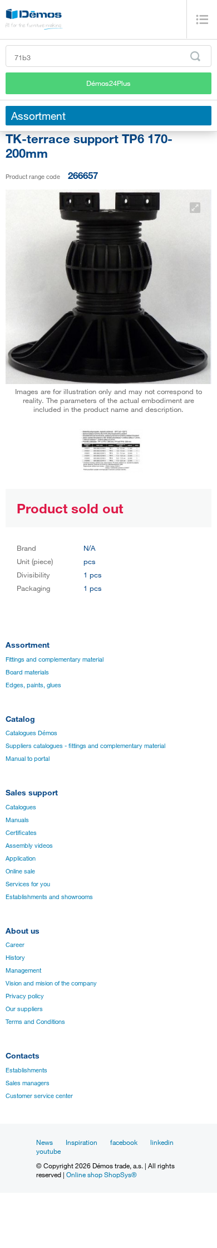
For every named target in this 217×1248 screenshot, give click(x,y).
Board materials (27, 672)
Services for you (28, 884)
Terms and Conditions (35, 1022)
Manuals (17, 820)
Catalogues (21, 807)
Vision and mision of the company (51, 983)
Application (21, 858)
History (15, 958)
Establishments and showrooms (49, 897)
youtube (48, 1151)
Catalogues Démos (31, 733)
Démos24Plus (108, 83)
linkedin (162, 1142)
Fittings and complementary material (54, 659)
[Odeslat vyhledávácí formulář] (195, 56)
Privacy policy (25, 996)
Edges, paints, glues (33, 685)
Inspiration (81, 1142)
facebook (123, 1142)
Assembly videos (29, 845)
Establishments (26, 1070)
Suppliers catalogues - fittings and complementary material (85, 746)
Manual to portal (28, 759)
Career (15, 945)
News (44, 1142)
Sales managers (28, 1083)
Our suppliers (24, 1009)
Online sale (20, 871)
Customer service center (39, 1096)
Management (23, 970)
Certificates (21, 833)
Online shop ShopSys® (101, 1174)
